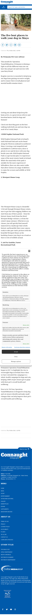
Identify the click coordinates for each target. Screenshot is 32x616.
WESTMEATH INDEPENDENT (8, 560)
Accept (16, 352)
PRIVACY (3, 524)
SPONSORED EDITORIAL (7, 498)
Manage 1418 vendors (7, 347)
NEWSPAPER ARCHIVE (6, 511)
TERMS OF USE (5, 521)
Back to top (23, 449)
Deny (16, 356)
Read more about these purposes (22, 347)
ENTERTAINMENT (5, 496)
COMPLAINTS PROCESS (7, 539)
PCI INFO (3, 532)
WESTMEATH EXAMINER (7, 557)
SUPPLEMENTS (5, 509)
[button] (29, 251)
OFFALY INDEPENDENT (6, 552)
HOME (2, 488)
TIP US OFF (3, 534)
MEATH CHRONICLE (6, 554)
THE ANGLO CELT (5, 549)
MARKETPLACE (5, 504)
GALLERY (3, 501)
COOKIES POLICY (5, 526)
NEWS (2, 491)
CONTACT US (4, 537)
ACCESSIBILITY (4, 529)
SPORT (3, 493)
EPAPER (3, 506)
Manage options (16, 361)
